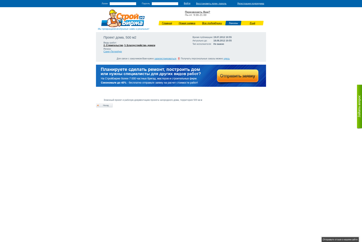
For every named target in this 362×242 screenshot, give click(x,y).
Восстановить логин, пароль (211, 3)
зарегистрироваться (165, 58)
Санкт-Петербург (113, 51)
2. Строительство (113, 45)
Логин (105, 3)
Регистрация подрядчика (250, 3)
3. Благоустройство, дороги (139, 45)
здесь (227, 58)
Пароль (146, 3)
